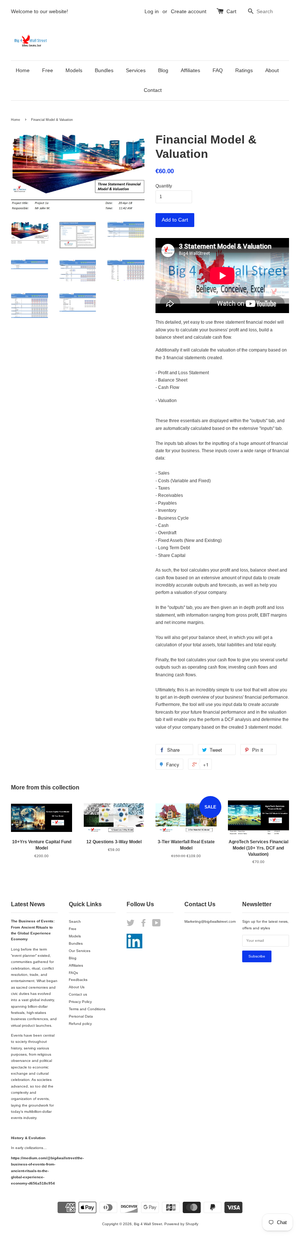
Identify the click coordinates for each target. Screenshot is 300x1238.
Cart (231, 11)
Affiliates (190, 70)
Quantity (163, 186)
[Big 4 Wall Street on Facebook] (143, 925)
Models (73, 70)
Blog (163, 70)
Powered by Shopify (181, 1224)
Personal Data (81, 1016)
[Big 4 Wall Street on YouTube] (156, 925)
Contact (153, 90)
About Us (77, 987)
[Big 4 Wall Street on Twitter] (131, 925)
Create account (188, 11)
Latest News (28, 904)
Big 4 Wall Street (148, 1224)
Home (23, 70)
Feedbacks (78, 980)
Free (47, 70)
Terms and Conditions (87, 1009)
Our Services (79, 951)
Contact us (78, 994)
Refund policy (80, 1024)
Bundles (104, 70)
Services (136, 70)
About (272, 70)
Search (75, 921)
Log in (152, 11)
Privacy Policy (80, 1002)
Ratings (244, 70)
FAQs (73, 973)
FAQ (218, 70)
